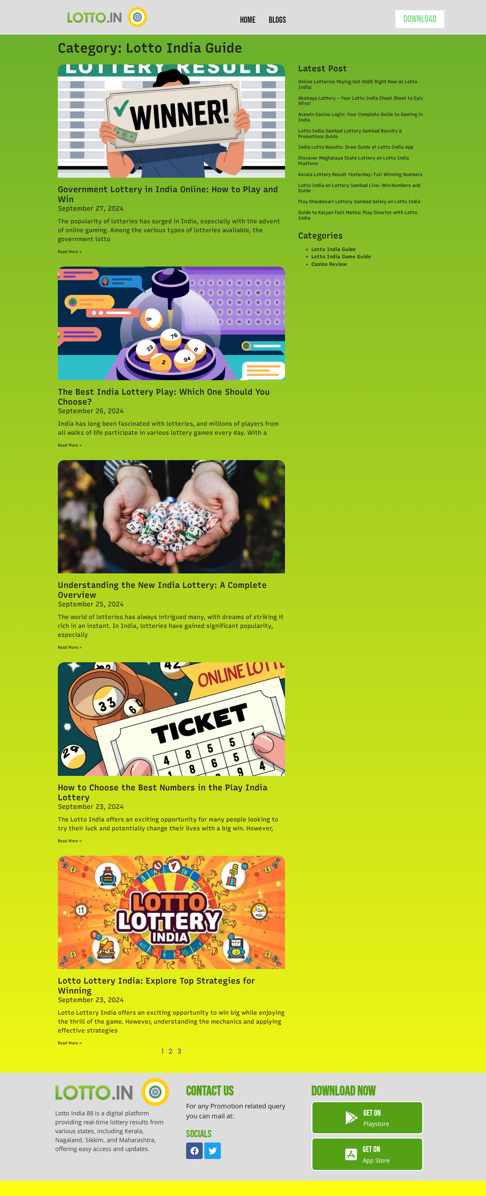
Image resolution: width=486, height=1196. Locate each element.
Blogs (277, 20)
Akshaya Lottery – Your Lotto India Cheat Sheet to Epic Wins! (360, 101)
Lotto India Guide (333, 249)
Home (248, 20)
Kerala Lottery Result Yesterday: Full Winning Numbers (360, 174)
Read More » (70, 251)
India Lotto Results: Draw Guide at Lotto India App (355, 147)
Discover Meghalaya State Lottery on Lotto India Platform (353, 160)
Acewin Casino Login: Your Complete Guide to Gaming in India (360, 117)
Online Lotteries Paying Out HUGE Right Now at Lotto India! (357, 84)
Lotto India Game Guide (341, 257)
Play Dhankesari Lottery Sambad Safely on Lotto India (359, 201)
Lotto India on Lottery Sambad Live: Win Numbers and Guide (359, 188)
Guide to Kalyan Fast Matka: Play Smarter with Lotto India (357, 215)
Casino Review (329, 264)
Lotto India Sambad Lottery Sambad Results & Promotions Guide (350, 133)
